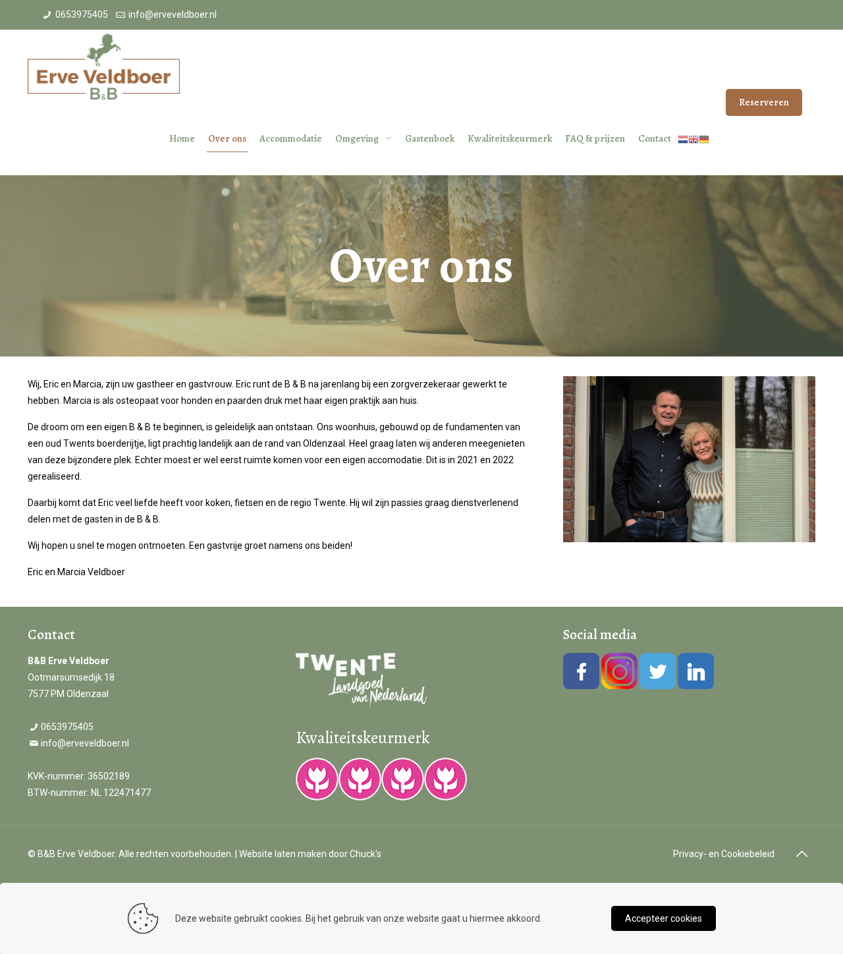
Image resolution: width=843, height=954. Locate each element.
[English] (693, 138)
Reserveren (764, 102)
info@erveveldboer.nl (172, 14)
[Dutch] (683, 138)
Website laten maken (283, 854)
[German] (704, 138)
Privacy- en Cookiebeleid (724, 854)
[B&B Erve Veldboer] (104, 66)
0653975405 (81, 14)
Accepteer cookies (663, 918)
